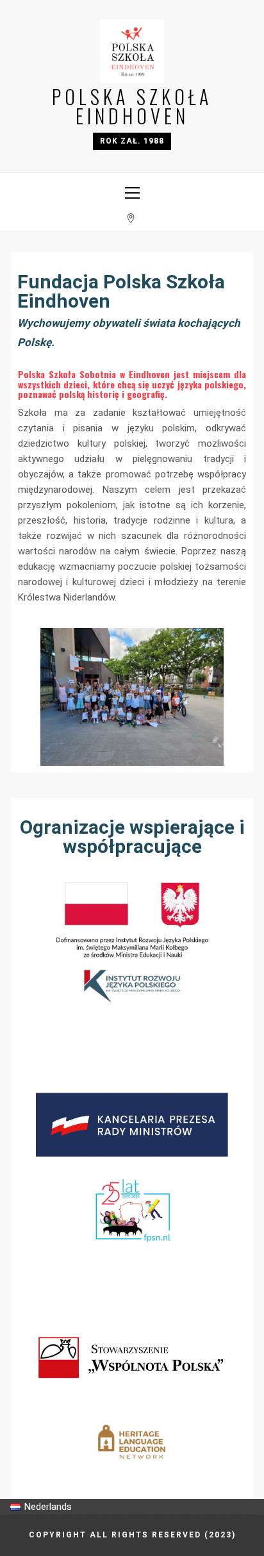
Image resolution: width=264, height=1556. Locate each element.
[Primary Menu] (132, 189)
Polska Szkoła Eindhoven (132, 106)
